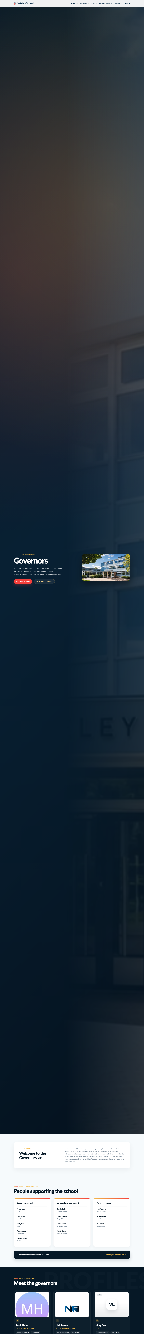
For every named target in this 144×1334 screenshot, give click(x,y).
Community (117, 3)
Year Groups (83, 3)
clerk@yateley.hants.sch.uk (116, 1255)
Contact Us (127, 3)
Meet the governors (23, 581)
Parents (93, 3)
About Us (73, 3)
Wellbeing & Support (104, 3)
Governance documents (44, 581)
